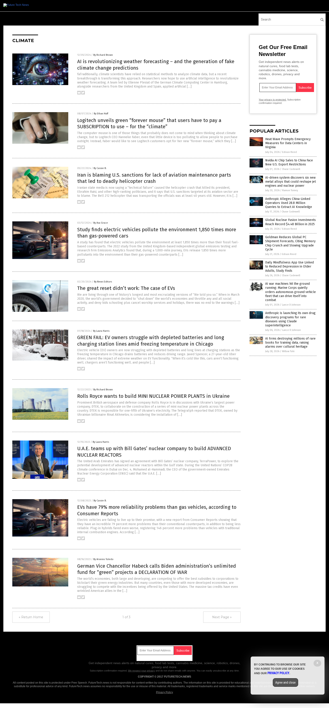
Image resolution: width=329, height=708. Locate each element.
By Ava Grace (100, 222)
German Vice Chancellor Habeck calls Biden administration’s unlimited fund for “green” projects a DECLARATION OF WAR (156, 569)
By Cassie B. (100, 168)
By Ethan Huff (101, 113)
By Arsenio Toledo (103, 559)
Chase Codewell (291, 169)
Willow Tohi (288, 351)
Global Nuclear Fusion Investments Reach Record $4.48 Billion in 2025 (290, 222)
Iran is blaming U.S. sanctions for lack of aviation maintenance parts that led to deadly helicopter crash (154, 178)
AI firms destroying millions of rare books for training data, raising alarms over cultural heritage (290, 343)
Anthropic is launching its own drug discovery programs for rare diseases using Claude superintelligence (290, 319)
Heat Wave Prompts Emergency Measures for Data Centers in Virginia (288, 143)
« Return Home (31, 617)
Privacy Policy (164, 692)
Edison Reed (289, 152)
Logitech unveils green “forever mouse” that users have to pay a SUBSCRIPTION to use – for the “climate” (149, 123)
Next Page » (222, 617)
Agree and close (285, 682)
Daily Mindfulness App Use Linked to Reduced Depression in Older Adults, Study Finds (289, 266)
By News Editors (103, 281)
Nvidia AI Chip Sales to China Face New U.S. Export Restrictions (289, 162)
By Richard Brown (103, 54)
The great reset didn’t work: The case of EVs (126, 288)
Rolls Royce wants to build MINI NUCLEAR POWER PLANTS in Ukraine (153, 396)
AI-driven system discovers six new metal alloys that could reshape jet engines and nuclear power (290, 182)
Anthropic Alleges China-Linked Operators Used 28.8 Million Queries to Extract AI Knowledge (288, 203)
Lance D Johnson (291, 304)
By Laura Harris (101, 330)
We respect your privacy (141, 670)
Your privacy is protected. (272, 99)
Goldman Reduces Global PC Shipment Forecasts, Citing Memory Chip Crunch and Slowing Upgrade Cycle (290, 243)
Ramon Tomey (290, 190)
